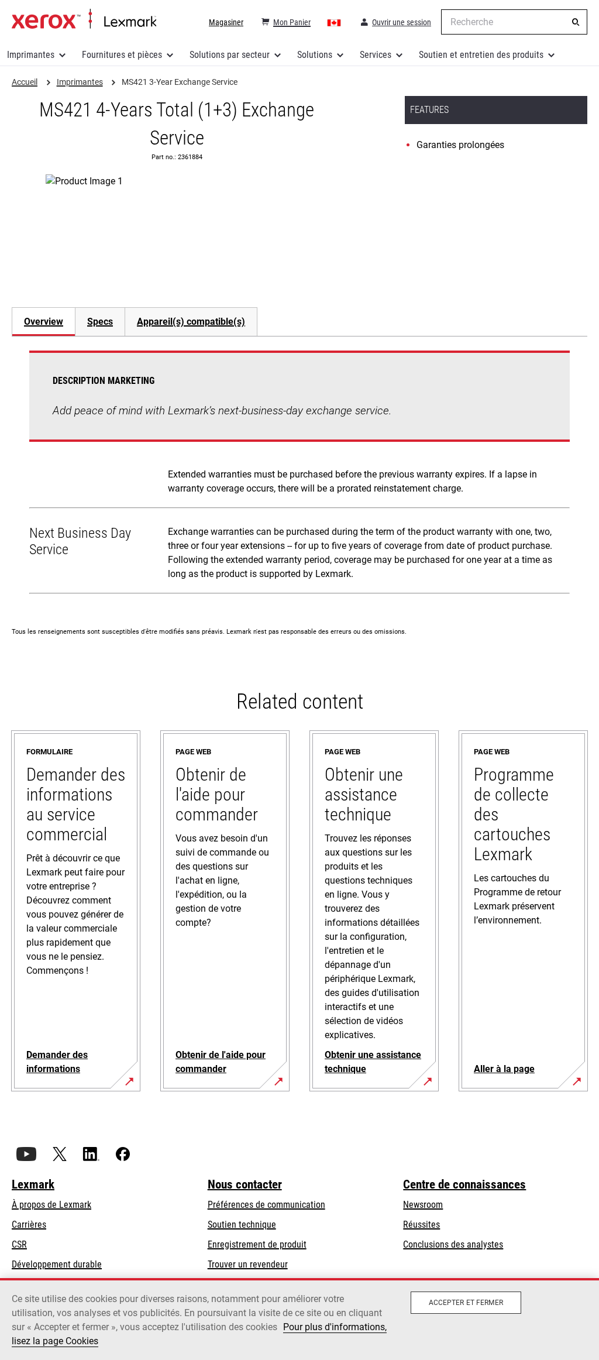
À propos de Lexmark (51, 1204)
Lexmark (33, 1184)
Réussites (421, 1224)
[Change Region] (335, 22)
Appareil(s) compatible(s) (191, 321)
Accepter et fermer (466, 1303)
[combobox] (514, 22)
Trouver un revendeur (248, 1264)
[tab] (43, 321)
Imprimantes (30, 54)
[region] (299, 1319)
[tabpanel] (299, 474)
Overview (43, 321)
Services (375, 54)
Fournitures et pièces (122, 54)
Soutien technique (242, 1224)
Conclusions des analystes (453, 1244)
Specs (100, 321)
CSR (19, 1244)
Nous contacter (245, 1184)
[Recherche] (575, 22)
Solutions (314, 54)
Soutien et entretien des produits (481, 54)
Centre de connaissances (464, 1184)
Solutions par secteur (230, 54)
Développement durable (57, 1264)
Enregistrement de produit (257, 1244)
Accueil (84, 19)
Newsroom (423, 1204)
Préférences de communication (266, 1204)
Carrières (29, 1224)
